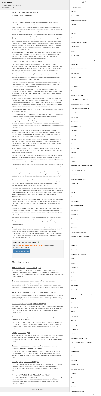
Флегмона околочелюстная (78, 232)
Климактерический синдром (79, 42)
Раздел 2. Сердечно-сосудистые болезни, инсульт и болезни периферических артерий (34, 347)
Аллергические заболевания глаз (80, 108)
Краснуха (74, 280)
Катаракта (74, 144)
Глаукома (73, 139)
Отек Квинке (75, 121)
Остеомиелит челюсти (77, 205)
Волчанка (74, 360)
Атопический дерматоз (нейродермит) (81, 342)
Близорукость (75, 135)
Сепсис (73, 311)
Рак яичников (75, 82)
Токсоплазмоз (75, 329)
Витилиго (74, 356)
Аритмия (95, 394)
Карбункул (74, 378)
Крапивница (74, 117)
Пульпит (73, 223)
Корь (72, 276)
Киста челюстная (76, 197)
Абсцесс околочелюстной (78, 170)
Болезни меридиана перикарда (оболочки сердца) (34, 281)
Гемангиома (74, 364)
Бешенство (74, 245)
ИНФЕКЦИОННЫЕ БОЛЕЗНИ (80, 236)
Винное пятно (75, 351)
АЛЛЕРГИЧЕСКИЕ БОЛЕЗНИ (79, 99)
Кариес (73, 188)
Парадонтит (74, 210)
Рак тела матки (75, 73)
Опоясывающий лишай (77, 391)
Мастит (73, 51)
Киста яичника (75, 38)
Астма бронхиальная (77, 113)
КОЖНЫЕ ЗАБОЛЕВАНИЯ (79, 338)
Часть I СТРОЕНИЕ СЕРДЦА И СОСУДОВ (31, 375)
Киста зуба (74, 192)
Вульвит (73, 33)
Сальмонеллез (75, 307)
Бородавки (74, 347)
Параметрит (74, 64)
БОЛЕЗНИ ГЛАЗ (76, 126)
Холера (73, 333)
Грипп (73, 263)
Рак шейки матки (76, 77)
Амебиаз (73, 241)
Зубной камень (75, 183)
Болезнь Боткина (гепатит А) (79, 250)
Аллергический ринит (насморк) (80, 104)
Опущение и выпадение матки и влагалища (83, 60)
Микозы (73, 386)
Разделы (40, 389)
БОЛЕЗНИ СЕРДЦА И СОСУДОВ (26, 267)
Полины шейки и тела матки (79, 68)
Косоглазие (74, 152)
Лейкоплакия (75, 46)
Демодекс (74, 373)
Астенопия (74, 130)
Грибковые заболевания (77, 369)
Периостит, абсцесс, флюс (78, 219)
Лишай (73, 382)
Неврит (73, 157)
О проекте (34, 389)
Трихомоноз (74, 86)
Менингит (74, 289)
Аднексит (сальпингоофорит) (79, 20)
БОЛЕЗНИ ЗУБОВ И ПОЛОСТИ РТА (81, 166)
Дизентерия (74, 267)
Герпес (73, 258)
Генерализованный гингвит (78, 179)
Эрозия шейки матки (77, 95)
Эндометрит (74, 91)
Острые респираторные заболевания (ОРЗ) (82, 294)
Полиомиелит (75, 303)
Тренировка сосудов (21, 332)
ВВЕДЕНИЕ (74, 11)
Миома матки (75, 55)
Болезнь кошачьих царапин (78, 254)
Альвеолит (74, 174)
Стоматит (74, 227)
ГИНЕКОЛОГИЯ (76, 15)
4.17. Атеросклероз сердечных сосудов (29, 303)
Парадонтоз (74, 214)
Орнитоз (73, 298)
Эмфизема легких (7, 394)
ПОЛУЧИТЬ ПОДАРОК (22, 251)
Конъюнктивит (75, 148)
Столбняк (74, 320)
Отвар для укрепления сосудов (25, 361)
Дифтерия (74, 272)
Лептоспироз (74, 285)
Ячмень (73, 161)
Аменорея (74, 24)
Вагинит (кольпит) (76, 29)
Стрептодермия (75, 325)
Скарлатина (74, 316)
